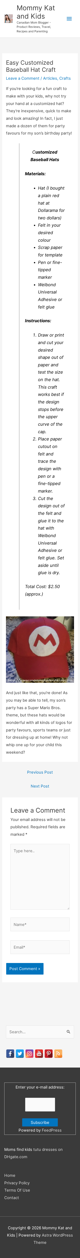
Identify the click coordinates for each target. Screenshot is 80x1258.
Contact (11, 1197)
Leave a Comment (22, 78)
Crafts (65, 78)
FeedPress (52, 1130)
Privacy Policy (17, 1182)
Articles (50, 78)
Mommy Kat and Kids (36, 12)
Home (9, 1175)
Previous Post (40, 772)
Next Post (40, 786)
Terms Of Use (17, 1190)
